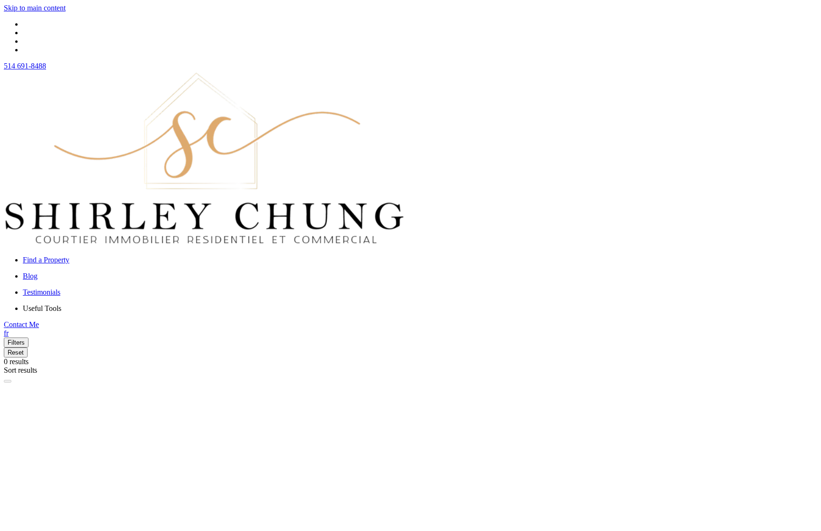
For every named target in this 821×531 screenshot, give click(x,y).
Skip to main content (35, 8)
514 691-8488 (25, 66)
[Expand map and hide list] (7, 381)
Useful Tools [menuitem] (42, 308)
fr (6, 333)
